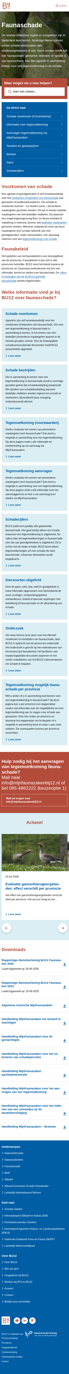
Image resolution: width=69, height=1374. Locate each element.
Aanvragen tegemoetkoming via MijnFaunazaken (26, 135)
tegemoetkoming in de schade (40, 239)
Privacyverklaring (10, 1338)
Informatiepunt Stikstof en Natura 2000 (26, 1215)
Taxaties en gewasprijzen (22, 146)
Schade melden (13, 1209)
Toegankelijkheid (9, 1347)
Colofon (5, 1361)
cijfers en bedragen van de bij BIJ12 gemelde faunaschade (34, 276)
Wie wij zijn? (11, 1268)
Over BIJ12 (10, 1262)
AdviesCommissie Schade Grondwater (26, 1186)
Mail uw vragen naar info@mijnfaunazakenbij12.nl (23, 800)
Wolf (7, 1173)
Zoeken (63, 5)
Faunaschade (12, 1166)
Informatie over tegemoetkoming (27, 124)
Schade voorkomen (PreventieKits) (28, 116)
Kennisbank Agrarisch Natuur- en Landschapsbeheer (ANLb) (33, 1230)
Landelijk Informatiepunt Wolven (22, 1192)
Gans (9, 162)
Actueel (8, 1288)
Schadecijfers (15, 170)
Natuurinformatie (13, 1153)
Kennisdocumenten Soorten (20, 1222)
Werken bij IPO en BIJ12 (18, 1282)
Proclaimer (7, 1343)
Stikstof (8, 1179)
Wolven (11, 154)
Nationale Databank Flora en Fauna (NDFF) (29, 1239)
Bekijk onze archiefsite (17, 1301)
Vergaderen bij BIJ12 (16, 1275)
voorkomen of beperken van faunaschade (34, 198)
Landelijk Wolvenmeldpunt (19, 1245)
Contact (8, 1295)
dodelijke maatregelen (54, 222)
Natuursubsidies (13, 1159)
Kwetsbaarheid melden (12, 1357)
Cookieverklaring (9, 1352)
